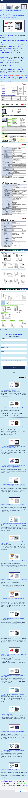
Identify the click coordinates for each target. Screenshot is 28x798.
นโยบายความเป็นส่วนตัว (21, 371)
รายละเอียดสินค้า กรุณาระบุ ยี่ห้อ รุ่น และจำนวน (11, 360)
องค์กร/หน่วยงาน (4, 347)
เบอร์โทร (2, 351)
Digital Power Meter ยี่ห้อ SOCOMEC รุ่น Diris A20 (9, 637)
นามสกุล (2, 342)
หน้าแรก (2, 10)
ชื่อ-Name (3, 338)
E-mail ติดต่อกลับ (4, 355)
